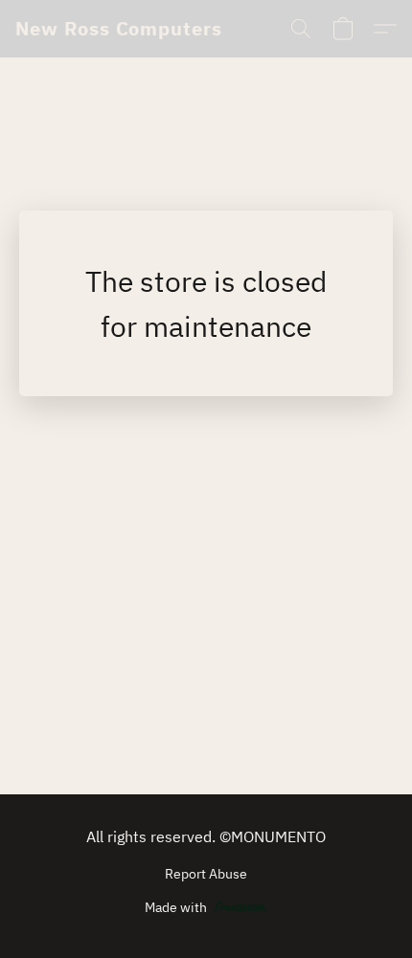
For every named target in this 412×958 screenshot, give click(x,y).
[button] (118, 28)
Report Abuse (206, 873)
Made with (176, 907)
